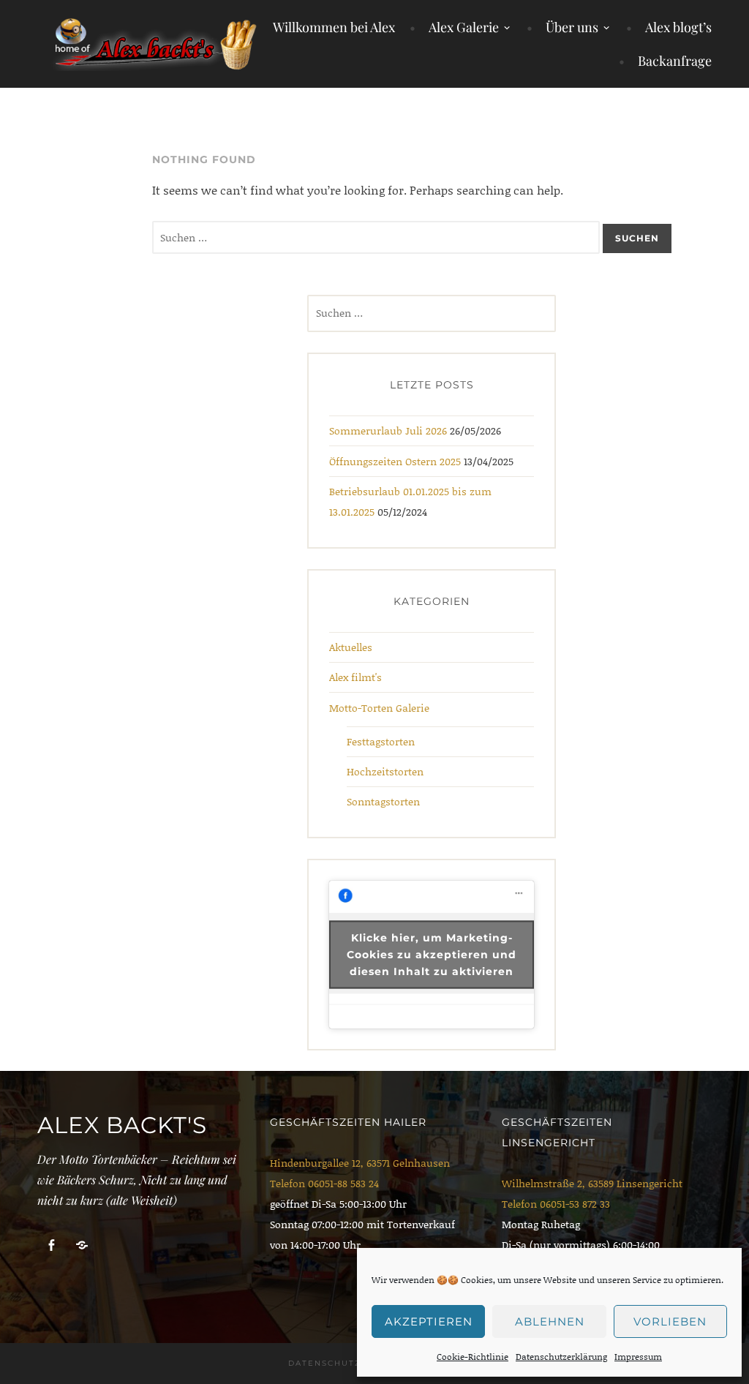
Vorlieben (670, 1321)
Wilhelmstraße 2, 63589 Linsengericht (592, 1183)
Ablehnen (549, 1321)
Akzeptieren (429, 1321)
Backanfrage (675, 60)
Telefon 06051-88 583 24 (324, 1183)
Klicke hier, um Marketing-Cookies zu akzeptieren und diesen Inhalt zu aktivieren (431, 954)
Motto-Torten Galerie (379, 707)
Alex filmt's (355, 677)
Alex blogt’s (678, 27)
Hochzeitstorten (385, 771)
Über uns (572, 27)
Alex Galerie (464, 27)
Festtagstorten (381, 741)
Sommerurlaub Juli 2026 (388, 430)
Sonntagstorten (383, 801)
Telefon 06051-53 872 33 (556, 1203)
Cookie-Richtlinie (472, 1356)
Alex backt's (122, 1125)
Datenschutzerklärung (561, 1356)
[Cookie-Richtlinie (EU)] (82, 1245)
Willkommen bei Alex (334, 27)
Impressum (638, 1356)
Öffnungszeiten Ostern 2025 (395, 461)
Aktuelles (350, 647)
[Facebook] (51, 1245)
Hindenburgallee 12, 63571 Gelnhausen (360, 1162)
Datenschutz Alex (339, 1363)
